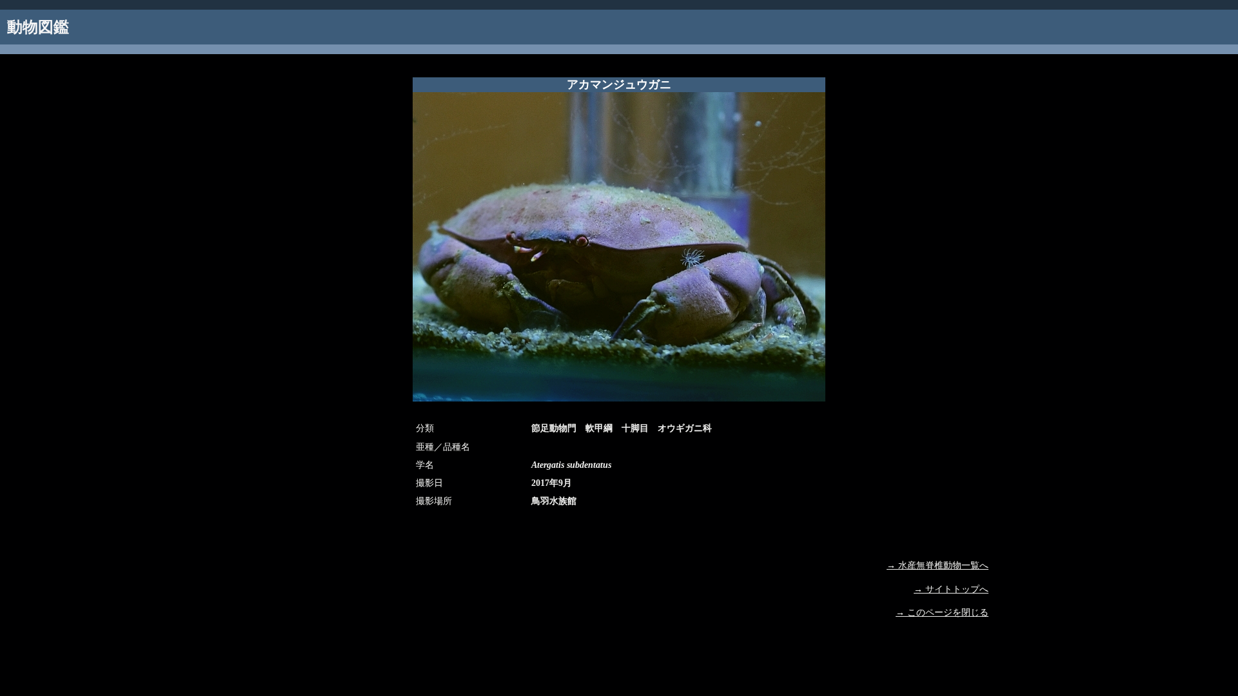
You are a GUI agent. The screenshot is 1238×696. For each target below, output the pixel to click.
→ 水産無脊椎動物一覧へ (937, 565)
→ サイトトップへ (951, 589)
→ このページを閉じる (942, 612)
